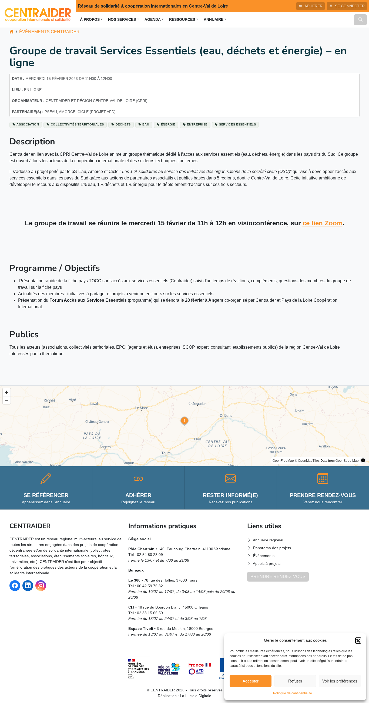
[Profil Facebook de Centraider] (14, 585)
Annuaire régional (268, 540)
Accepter (251, 681)
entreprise (197, 124)
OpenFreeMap (283, 460)
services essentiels (237, 124)
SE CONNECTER (350, 6)
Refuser (295, 681)
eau (145, 124)
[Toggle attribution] (363, 460)
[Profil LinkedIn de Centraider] (27, 585)
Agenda (153, 20)
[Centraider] (38, 13)
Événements (263, 555)
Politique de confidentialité (292, 693)
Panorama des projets (272, 548)
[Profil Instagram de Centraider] (40, 585)
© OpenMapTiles (307, 460)
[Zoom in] (7, 392)
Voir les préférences (339, 681)
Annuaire (213, 20)
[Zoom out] (7, 400)
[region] (184, 426)
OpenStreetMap (347, 460)
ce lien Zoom (323, 223)
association (27, 124)
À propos (90, 20)
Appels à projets (266, 563)
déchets (123, 124)
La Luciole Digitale (195, 696)
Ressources (182, 20)
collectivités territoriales (77, 124)
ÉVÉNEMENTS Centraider (49, 31)
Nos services (122, 20)
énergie (168, 124)
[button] (358, 640)
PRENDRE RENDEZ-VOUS (278, 576)
